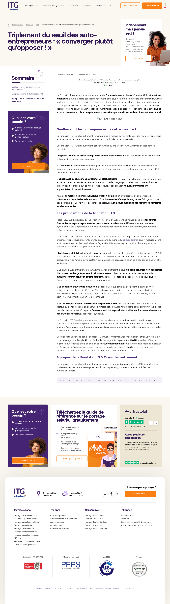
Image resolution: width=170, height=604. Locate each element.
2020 (104, 380)
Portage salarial (31, 6)
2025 (68, 380)
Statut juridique (56, 525)
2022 (90, 380)
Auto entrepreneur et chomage (63, 519)
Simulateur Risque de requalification (136, 525)
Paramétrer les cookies (84, 588)
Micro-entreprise (57, 522)
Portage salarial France (24, 528)
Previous (151, 423)
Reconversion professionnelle (27, 541)
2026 (61, 380)
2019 (112, 380)
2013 (155, 380)
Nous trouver (92, 510)
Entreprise (86, 6)
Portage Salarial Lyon (94, 519)
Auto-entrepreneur (58, 515)
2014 (148, 380)
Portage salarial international (26, 522)
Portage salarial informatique (26, 535)
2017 (126, 380)
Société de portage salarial (26, 519)
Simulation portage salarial (53, 6)
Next (156, 423)
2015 (141, 380)
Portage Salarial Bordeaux (96, 522)
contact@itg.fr (75, 493)
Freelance (55, 510)
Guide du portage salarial (25, 545)
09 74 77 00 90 (76, 495)
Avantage (124, 519)
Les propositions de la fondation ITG (27, 94)
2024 (76, 380)
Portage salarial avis (23, 525)
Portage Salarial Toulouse (96, 528)
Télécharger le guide (71, 459)
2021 (98, 380)
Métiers (17, 538)
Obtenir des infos (25, 135)
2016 (134, 380)
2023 (83, 380)
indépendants (65, 528)
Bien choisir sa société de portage (135, 522)
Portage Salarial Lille (94, 525)
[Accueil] (8, 24)
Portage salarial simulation (25, 515)
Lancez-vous (27, 166)
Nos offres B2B (127, 515)
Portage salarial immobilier (25, 532)
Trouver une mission (24, 141)
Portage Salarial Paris (94, 515)
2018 (119, 380)
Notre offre (73, 6)
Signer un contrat (28, 129)
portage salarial (130, 240)
